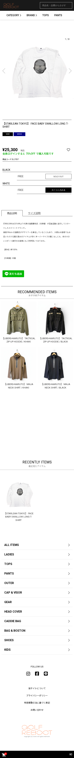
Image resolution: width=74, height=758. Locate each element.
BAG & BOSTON (14, 630)
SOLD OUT (58, 176)
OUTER (9, 583)
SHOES (9, 640)
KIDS (7, 649)
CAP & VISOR (13, 592)
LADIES (9, 554)
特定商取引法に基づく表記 (37, 703)
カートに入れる (58, 190)
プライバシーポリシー (37, 695)
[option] (37, 71)
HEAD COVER (13, 611)
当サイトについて (37, 688)
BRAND (31, 15)
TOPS (45, 15)
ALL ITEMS (11, 545)
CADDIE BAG (12, 621)
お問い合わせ (37, 710)
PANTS (58, 15)
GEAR (8, 602)
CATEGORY (12, 15)
